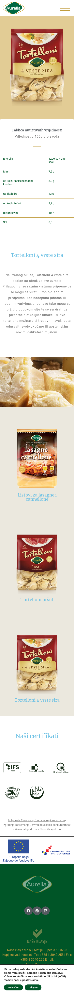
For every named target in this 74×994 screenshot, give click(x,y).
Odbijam (33, 987)
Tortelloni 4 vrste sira (37, 700)
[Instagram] (37, 910)
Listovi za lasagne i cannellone (37, 497)
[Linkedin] (45, 910)
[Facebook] (28, 910)
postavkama (30, 980)
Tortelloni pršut (37, 599)
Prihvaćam (13, 987)
